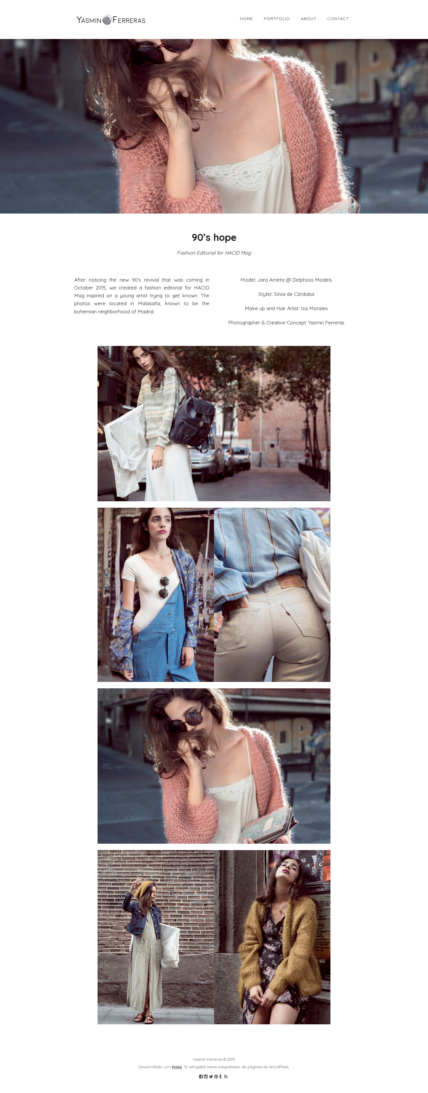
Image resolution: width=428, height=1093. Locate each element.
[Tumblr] (220, 1076)
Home (246, 18)
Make (177, 1066)
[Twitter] (211, 1076)
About (308, 18)
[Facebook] (201, 1076)
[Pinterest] (216, 1076)
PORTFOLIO (277, 18)
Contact (338, 18)
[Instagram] (206, 1076)
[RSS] (226, 1076)
